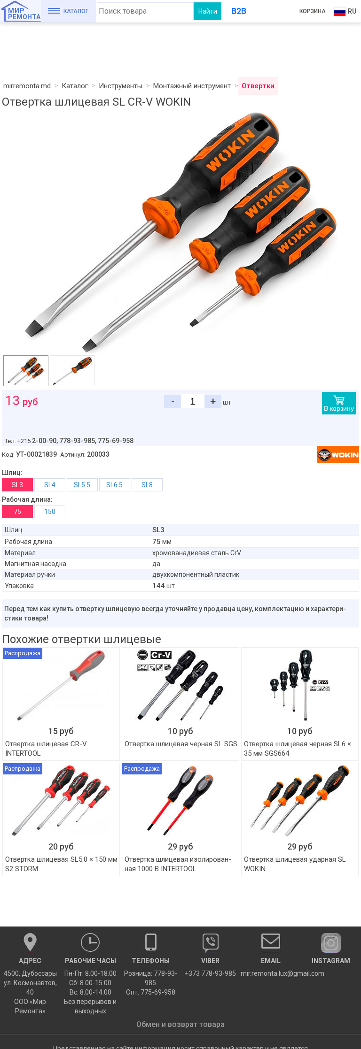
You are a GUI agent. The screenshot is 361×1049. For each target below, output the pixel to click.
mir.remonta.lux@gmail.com (271, 967)
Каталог (75, 11)
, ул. (30, 986)
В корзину (339, 408)
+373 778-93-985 (210, 967)
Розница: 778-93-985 (150, 978)
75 (17, 511)
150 (49, 511)
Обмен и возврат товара (180, 1024)
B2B (238, 11)
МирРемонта (24, 14)
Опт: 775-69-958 (150, 992)
